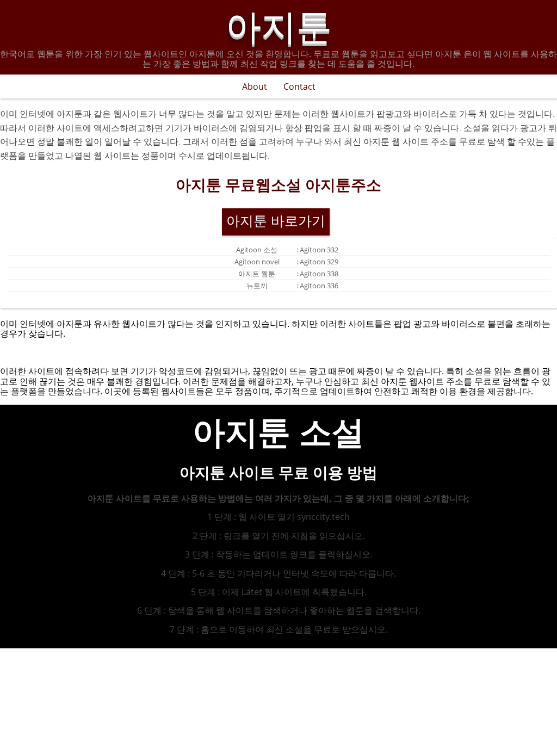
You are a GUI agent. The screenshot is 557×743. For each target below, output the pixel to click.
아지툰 (279, 24)
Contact (299, 86)
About (254, 86)
